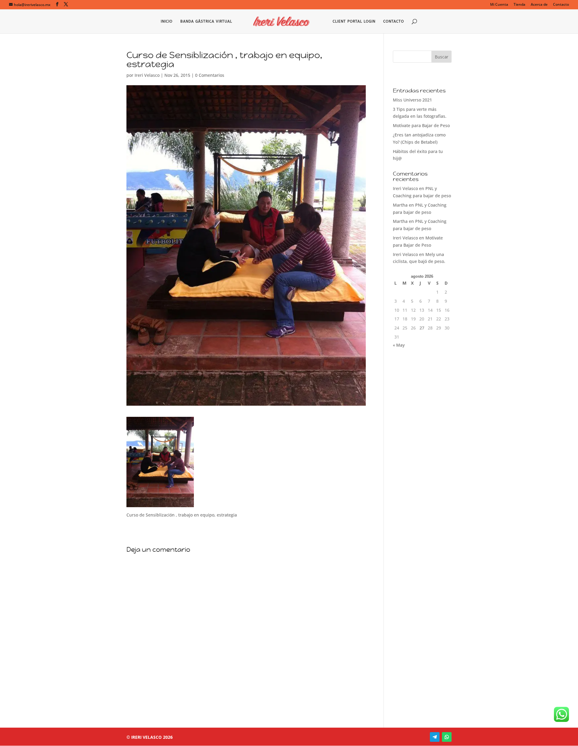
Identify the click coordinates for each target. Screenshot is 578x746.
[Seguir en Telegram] (435, 737)
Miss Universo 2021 (412, 100)
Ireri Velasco (147, 75)
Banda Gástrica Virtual (206, 21)
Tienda (519, 5)
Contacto (561, 5)
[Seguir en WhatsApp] (447, 737)
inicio (166, 21)
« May (399, 345)
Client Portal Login (354, 21)
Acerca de (539, 5)
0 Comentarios (209, 75)
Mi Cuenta (499, 5)
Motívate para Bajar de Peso (421, 125)
